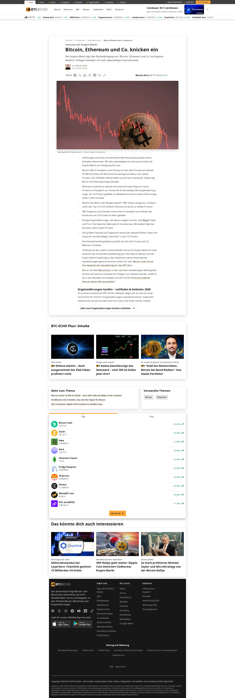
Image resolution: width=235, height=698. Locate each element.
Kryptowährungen (94, 40)
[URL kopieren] (104, 75)
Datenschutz (103, 609)
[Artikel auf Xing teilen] (89, 75)
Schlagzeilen (80, 40)
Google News (126, 623)
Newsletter (125, 619)
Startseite (69, 40)
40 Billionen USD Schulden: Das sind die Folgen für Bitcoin (78, 399)
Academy (124, 610)
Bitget (146, 220)
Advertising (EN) (151, 600)
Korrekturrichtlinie (106, 631)
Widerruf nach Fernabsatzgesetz (162, 650)
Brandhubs (125, 614)
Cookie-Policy (104, 650)
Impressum (103, 604)
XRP (77, 9)
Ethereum (68, 9)
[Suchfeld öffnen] (207, 9)
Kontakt (147, 596)
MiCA (109, 9)
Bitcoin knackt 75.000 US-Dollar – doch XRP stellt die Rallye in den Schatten (86, 395)
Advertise (190, 2)
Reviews (124, 601)
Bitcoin (57, 9)
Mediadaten (103, 600)
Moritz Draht (81, 65)
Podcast (124, 606)
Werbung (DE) (150, 604)
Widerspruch (119, 655)
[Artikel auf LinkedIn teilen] (84, 75)
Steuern (86, 9)
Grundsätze (103, 617)
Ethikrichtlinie (104, 622)
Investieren (98, 9)
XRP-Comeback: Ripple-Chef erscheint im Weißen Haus (77, 404)
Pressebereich (150, 609)
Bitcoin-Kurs (104, 270)
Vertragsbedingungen (68, 650)
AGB (111, 666)
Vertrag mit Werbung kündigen (128, 650)
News (122, 588)
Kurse (123, 592)
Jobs (99, 596)
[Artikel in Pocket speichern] (94, 75)
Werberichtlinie (105, 626)
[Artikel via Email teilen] (99, 75)
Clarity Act (119, 9)
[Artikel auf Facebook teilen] (75, 75)
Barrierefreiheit (105, 613)
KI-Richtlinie (103, 635)
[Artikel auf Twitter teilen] (80, 75)
